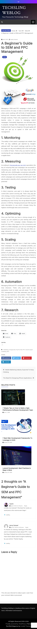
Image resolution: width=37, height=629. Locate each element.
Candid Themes (26, 626)
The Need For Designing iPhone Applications (17, 378)
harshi (11, 504)
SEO (8, 351)
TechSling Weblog (14, 10)
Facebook (6, 358)
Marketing (5, 349)
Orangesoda (12, 349)
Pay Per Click (19, 349)
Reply (25, 505)
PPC (24, 349)
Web (4, 57)
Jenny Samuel (13, 525)
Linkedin (7, 362)
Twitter (17, 358)
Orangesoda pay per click (18, 165)
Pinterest (27, 358)
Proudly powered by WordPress (16, 624)
